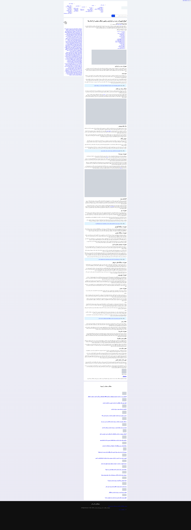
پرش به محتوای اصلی (186, 0)
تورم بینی (122, 32)
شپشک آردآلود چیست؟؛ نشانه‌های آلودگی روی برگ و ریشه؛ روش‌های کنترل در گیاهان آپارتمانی (73, 49)
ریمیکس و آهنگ (124, 506)
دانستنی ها (69, 11)
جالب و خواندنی (68, 10)
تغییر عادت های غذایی (120, 48)
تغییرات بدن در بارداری (120, 31)
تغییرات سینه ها (121, 36)
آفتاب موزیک (113, 506)
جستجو (113, 15)
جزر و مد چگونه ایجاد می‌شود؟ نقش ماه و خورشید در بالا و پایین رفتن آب (73, 41)
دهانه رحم (122, 44)
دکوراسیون (83, 6)
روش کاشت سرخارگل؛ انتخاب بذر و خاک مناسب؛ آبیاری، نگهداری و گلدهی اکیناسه (73, 47)
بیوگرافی (69, 7)
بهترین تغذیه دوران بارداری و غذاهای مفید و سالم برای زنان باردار (109, 318)
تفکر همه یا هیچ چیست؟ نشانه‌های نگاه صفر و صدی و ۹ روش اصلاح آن (73, 57)
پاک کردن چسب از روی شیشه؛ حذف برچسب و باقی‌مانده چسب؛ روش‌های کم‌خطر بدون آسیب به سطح (74, 74)
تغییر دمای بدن (122, 47)
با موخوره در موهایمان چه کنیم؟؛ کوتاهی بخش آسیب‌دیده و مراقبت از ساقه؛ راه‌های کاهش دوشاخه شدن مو (73, 32)
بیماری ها (90, 7)
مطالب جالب (71, 3)
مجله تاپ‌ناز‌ (124, 7)
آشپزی (102, 11)
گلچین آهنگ (120, 506)
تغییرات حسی (122, 43)
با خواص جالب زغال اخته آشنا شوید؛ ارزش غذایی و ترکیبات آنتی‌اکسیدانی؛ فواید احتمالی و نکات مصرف (73, 40)
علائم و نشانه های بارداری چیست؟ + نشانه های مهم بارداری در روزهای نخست (107, 85)
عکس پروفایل (69, 5)
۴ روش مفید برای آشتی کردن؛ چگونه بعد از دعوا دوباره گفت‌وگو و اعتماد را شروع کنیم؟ (73, 54)
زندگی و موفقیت (100, 8)
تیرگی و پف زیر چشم (121, 33)
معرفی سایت (69, 8)
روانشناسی (101, 7)
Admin (124, 376)
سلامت (93, 5)
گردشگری (69, 12)
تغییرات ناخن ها (121, 45)
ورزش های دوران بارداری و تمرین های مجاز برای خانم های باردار (109, 259)
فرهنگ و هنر (77, 5)
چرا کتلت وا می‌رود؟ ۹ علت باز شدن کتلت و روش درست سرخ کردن (73, 67)
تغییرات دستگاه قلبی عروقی (119, 41)
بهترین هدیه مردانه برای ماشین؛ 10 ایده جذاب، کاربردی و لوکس (74, 37)
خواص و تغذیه (90, 10)
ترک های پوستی (121, 34)
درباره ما (123, 509)
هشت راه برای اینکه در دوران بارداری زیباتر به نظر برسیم (110, 150)
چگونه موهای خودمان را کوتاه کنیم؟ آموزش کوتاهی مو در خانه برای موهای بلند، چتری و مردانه (74, 62)
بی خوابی (104, 94)
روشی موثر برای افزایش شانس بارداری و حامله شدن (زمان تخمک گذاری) (108, 223)
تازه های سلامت (89, 9)
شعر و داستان (75, 8)
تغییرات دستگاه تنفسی (120, 39)
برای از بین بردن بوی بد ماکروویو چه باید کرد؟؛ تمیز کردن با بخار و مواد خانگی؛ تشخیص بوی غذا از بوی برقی (73, 64)
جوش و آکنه (122, 35)
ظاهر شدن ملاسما (121, 46)
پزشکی (91, 8)
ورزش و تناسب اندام (89, 11)
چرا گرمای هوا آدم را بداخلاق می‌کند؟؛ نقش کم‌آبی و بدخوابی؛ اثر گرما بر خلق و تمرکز (74, 30)
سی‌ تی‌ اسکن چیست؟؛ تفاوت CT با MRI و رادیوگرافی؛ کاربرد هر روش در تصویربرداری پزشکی (73, 35)
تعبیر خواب (69, 9)
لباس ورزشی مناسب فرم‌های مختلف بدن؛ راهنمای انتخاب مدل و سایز (73, 44)
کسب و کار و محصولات (67, 13)
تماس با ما (120, 509)
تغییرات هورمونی (121, 42)
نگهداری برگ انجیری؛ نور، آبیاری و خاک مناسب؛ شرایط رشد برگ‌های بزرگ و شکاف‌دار (74, 51)
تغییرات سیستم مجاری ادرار (119, 40)
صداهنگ (109, 506)
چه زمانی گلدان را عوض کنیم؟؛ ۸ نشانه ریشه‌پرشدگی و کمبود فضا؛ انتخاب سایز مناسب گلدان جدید (73, 72)
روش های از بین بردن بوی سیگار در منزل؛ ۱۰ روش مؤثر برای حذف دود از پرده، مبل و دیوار (73, 70)
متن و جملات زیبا (68, 6)
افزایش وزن (112, 206)
